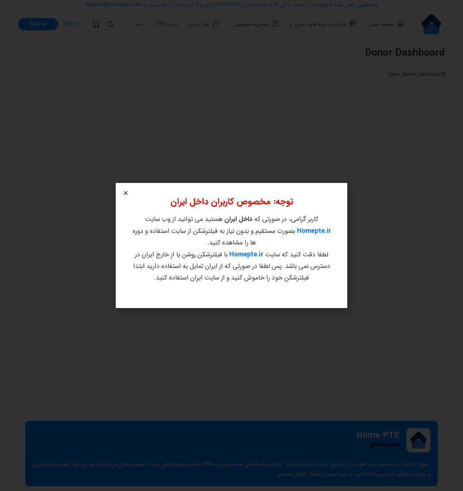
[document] (231, 245)
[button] (125, 193)
